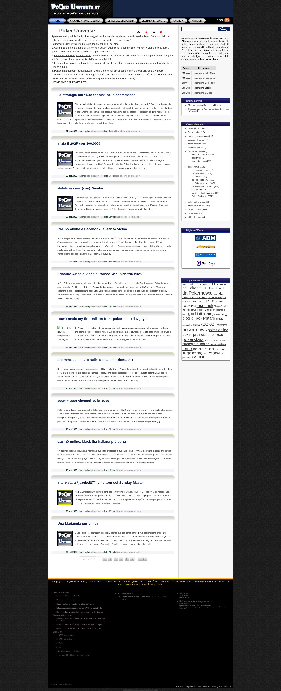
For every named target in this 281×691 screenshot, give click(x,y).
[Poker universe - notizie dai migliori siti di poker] (80, 13)
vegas (213, 353)
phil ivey (197, 325)
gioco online (218, 314)
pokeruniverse (96, 131)
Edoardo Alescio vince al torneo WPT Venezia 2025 (99, 274)
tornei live (192, 213)
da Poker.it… (198, 176)
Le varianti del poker (65, 63)
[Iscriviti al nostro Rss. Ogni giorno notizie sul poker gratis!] (220, 21)
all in (184, 284)
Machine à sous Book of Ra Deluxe (204, 105)
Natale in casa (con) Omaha (80, 188)
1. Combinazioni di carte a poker (69, 48)
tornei (187, 348)
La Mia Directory (184, 603)
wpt (190, 357)
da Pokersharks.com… (203, 186)
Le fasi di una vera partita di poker (72, 55)
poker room (191, 37)
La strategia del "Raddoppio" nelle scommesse (96, 95)
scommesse (219, 340)
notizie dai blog (195, 151)
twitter (206, 353)
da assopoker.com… (201, 170)
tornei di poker (194, 209)
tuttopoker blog (199, 161)
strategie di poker (196, 206)
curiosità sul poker (196, 128)
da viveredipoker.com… (203, 193)
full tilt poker (198, 310)
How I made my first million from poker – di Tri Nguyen (103, 319)
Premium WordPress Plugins (140, 689)
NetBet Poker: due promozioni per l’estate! (83, 628)
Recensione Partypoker (204, 78)
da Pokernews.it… (200, 183)
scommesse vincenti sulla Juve (83, 401)
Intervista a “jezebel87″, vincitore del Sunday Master (100, 483)
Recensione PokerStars (204, 73)
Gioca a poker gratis (212, 686)
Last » (143, 559)
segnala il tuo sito (153, 21)
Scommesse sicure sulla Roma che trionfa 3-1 (95, 360)
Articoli (197, 21)
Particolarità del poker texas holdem (73, 70)
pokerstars (193, 339)
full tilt (190, 309)
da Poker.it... (193, 288)
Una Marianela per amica (77, 523)
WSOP (199, 357)
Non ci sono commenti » (127, 131)
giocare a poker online (85, 21)
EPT (207, 301)
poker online (218, 330)
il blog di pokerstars (201, 154)
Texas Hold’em (217, 344)
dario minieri (215, 297)
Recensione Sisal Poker (204, 83)
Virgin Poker (183, 595)
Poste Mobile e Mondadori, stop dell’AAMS (140, 597)
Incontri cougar (184, 597)
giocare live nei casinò (198, 136)
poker (209, 324)
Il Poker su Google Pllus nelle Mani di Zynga (84, 624)
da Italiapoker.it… (200, 173)
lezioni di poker (195, 147)
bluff (190, 284)
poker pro (190, 334)
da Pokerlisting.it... (216, 288)
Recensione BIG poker (203, 93)
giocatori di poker (196, 140)
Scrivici (227, 686)
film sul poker (194, 132)
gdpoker (210, 309)
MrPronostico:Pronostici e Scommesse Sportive (195, 605)
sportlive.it (196, 158)
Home (57, 21)
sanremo (208, 340)
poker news (193, 167)
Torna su (180, 686)
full (184, 309)
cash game (200, 284)
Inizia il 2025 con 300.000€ (79, 143)
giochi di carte (194, 144)
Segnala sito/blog (193, 686)
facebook (205, 305)
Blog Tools (182, 608)
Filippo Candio (220, 306)
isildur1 (219, 318)
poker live (222, 325)
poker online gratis (196, 202)
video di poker (194, 217)
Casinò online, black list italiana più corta (91, 442)
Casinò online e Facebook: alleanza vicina (92, 229)
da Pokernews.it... (200, 292)
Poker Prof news (199, 196)
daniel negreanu (217, 284)
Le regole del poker (121, 21)
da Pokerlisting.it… (200, 180)
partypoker (187, 325)
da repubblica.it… (200, 189)
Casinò (178, 21)
